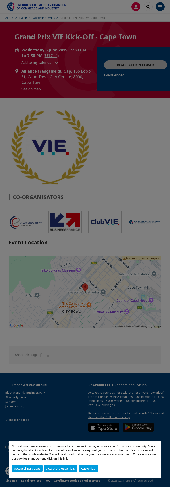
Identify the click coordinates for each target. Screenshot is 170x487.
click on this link (57, 458)
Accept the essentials (60, 468)
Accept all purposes (27, 468)
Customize (88, 468)
